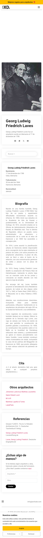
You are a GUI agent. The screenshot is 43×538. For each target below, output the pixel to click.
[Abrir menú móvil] (39, 7)
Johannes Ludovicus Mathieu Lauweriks (21, 392)
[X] (24, 140)
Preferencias (11, 534)
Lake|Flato (10, 405)
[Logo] (6, 7)
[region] (21, 525)
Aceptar (21, 528)
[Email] (28, 140)
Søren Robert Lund (13, 395)
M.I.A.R (8, 398)
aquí (29, 468)
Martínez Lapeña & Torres (15, 402)
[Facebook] (15, 140)
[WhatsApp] (19, 140)
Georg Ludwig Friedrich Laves (17, 433)
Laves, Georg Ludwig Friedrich (17, 440)
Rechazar (31, 534)
